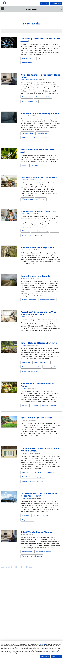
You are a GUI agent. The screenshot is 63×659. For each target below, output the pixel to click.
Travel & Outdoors (26, 498)
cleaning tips (27, 551)
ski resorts (26, 515)
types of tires (27, 63)
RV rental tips (28, 199)
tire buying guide (29, 58)
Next (30, 567)
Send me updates (56, 3)
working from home (30, 101)
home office (27, 97)
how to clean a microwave (32, 556)
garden (35, 405)
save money (27, 235)
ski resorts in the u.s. (42, 515)
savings (39, 235)
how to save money (41, 231)
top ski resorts (28, 520)
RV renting (41, 199)
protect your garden (50, 405)
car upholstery (43, 133)
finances (26, 231)
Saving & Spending (26, 213)
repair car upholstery (30, 137)
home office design (43, 97)
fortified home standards (32, 472)
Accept (53, 656)
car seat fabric (28, 133)
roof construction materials (33, 481)
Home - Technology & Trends (29, 79)
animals (25, 405)
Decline (59, 656)
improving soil (50, 367)
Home (22, 152)
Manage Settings (45, 656)
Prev (2, 567)
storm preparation (29, 300)
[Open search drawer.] (60, 8)
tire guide (43, 58)
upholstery (47, 137)
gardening (36, 165)
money (55, 231)
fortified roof (50, 472)
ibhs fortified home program (33, 477)
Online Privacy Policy (40, 644)
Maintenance (24, 41)
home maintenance (44, 551)
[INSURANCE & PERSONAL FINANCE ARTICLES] (31, 8)
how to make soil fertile (31, 367)
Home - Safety (25, 278)
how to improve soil (42, 362)
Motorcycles (24, 249)
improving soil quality (31, 371)
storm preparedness (48, 300)
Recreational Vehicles (27, 179)
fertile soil (26, 362)
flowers (25, 165)
